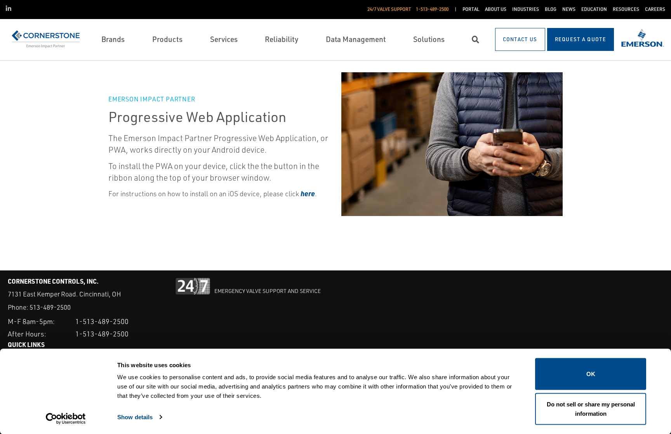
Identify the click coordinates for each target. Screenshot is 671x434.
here (308, 193)
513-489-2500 (50, 307)
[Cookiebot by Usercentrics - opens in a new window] (66, 419)
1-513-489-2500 (102, 321)
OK (590, 374)
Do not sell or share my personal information (591, 409)
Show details (135, 416)
